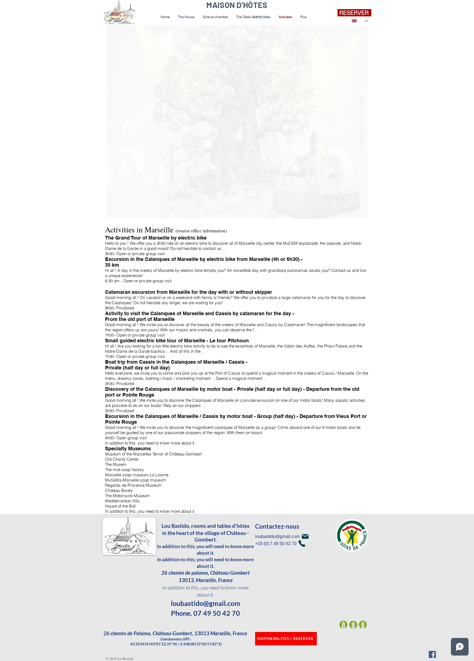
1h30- (110, 356)
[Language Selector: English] (359, 20)
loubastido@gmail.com (205, 603)
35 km (112, 265)
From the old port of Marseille (139, 319)
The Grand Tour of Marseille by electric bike (156, 238)
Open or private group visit (140, 253)
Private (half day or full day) (137, 368)
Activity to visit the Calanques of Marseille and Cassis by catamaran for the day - (199, 313)
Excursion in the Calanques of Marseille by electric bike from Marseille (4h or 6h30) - (204, 259)
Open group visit (131, 437)
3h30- (110, 253)
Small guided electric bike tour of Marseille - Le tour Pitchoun (177, 340)
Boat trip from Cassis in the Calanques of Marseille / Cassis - (176, 362)
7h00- (110, 335)
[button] (215, 17)
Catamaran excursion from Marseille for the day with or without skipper (188, 292)
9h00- (110, 307)
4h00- (110, 437)
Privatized (125, 307)
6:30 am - (113, 280)
